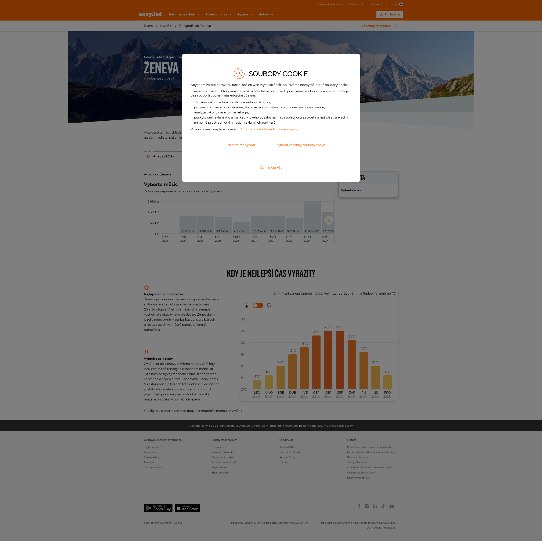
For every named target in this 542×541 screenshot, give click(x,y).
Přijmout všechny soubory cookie (300, 145)
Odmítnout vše (271, 168)
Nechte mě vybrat (241, 145)
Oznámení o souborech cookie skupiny (268, 129)
